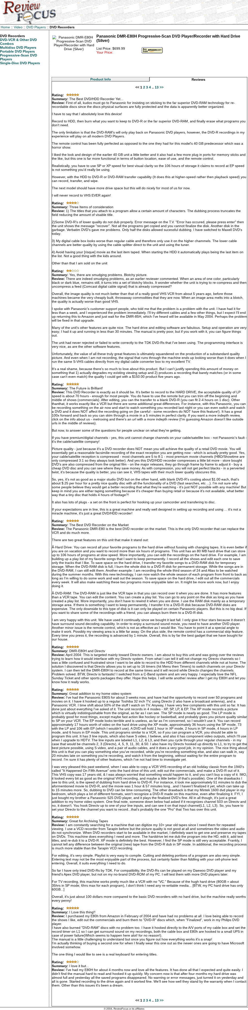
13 (157, 87)
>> (161, 87)
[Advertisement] (149, 66)
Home (5, 27)
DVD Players (36, 27)
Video (18, 27)
